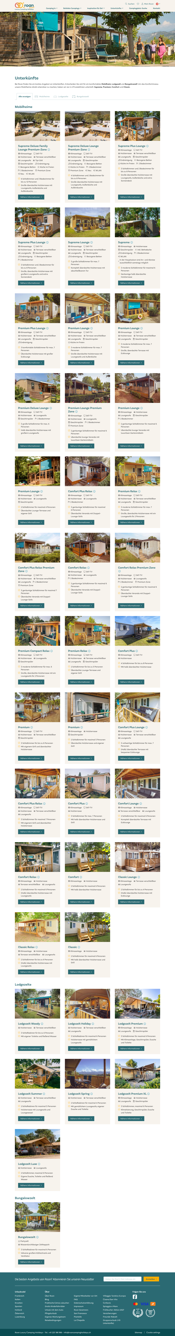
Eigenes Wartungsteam (55, 1317)
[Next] (57, 126)
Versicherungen (110, 1313)
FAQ (76, 1299)
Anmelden (150, 1279)
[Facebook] (134, 1297)
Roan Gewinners (81, 1310)
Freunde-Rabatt (110, 1317)
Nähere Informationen (30, 197)
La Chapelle (79, 1320)
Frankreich (19, 1296)
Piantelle (78, 1317)
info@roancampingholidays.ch (77, 1332)
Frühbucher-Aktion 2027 (113, 1310)
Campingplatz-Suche (138, 8)
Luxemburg (20, 1317)
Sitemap (138, 1332)
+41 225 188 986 (55, 1332)
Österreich (19, 1313)
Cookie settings (153, 1332)
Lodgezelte (63, 96)
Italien (17, 1299)
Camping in (51, 8)
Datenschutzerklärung (83, 1303)
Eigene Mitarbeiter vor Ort (85, 1296)
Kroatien (18, 1303)
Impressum (78, 1306)
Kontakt (156, 8)
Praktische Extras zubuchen (57, 1303)
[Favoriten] (138, 4)
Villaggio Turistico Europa (114, 1296)
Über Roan (49, 1296)
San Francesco (80, 1313)
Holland (18, 1310)
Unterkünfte (116, 8)
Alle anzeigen (25, 96)
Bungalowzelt (83, 96)
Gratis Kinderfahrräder (55, 1306)
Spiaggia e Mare (110, 1306)
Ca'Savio (107, 1303)
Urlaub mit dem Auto (54, 1310)
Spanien (18, 1306)
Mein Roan (149, 4)
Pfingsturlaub (51, 1313)
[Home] (18, 15)
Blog (47, 1299)
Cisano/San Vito (110, 1299)
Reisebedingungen (53, 1320)
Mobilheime (44, 96)
